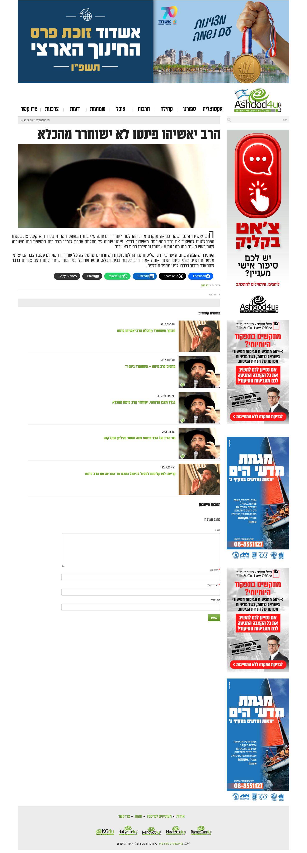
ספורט (189, 109)
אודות (180, 816)
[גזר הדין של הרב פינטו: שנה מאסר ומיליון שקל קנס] (197, 443)
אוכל (121, 109)
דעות (75, 109)
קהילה (167, 109)
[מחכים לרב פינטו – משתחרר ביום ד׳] (197, 372)
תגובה (217, 529)
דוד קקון (204, 285)
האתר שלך (215, 600)
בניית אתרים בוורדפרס (171, 843)
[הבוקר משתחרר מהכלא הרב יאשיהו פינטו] (197, 336)
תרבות (144, 109)
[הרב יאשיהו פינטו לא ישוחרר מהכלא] (119, 223)
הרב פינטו (213, 294)
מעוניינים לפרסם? (159, 816)
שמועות (97, 109)
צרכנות (52, 109)
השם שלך (214, 570)
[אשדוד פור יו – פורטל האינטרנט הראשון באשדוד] (261, 100)
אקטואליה (213, 109)
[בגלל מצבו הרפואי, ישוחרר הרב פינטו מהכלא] (197, 407)
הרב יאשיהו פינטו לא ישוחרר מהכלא (129, 134)
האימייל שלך (212, 585)
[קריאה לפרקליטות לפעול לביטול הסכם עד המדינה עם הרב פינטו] (197, 479)
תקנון (138, 816)
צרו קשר (29, 109)
